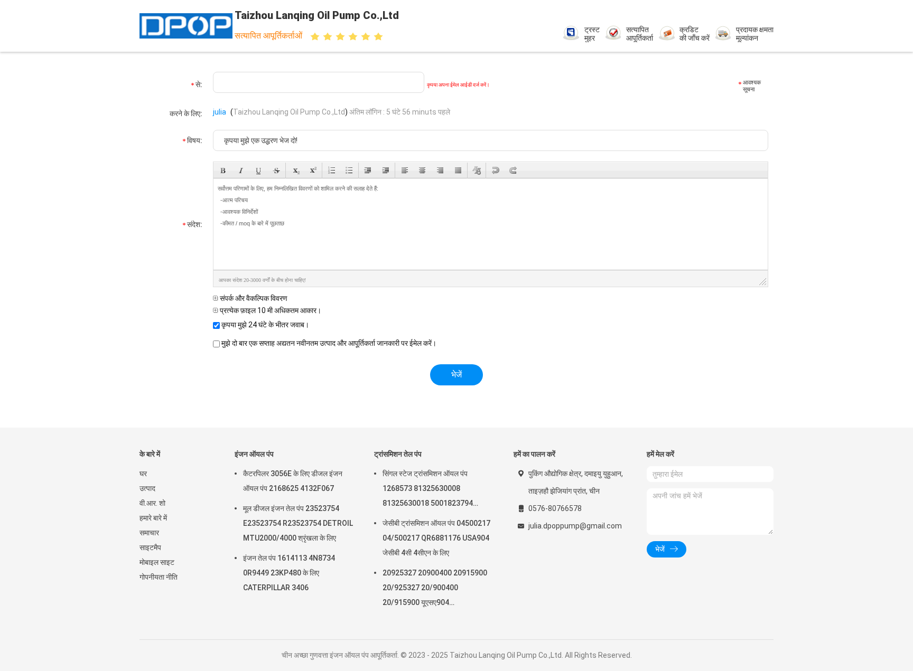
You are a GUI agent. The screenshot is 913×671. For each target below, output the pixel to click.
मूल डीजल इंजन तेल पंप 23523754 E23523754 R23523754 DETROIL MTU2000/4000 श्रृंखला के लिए (298, 523)
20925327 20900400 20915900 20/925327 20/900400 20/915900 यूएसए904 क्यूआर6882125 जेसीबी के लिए (435, 589)
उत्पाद (147, 488)
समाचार (149, 532)
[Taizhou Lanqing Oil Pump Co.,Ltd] (185, 26)
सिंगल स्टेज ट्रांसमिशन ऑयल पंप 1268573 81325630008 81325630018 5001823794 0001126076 (428, 490)
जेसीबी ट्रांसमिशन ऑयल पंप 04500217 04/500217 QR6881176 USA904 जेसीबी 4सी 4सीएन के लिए (436, 538)
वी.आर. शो (152, 503)
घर (143, 473)
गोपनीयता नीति (158, 577)
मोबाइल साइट (156, 562)
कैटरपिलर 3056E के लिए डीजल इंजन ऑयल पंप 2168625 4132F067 (292, 481)
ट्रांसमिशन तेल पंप (398, 454)
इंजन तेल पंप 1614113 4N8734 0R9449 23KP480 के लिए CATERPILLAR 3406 (289, 573)
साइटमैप (150, 547)
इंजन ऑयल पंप (254, 454)
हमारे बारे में (153, 518)
